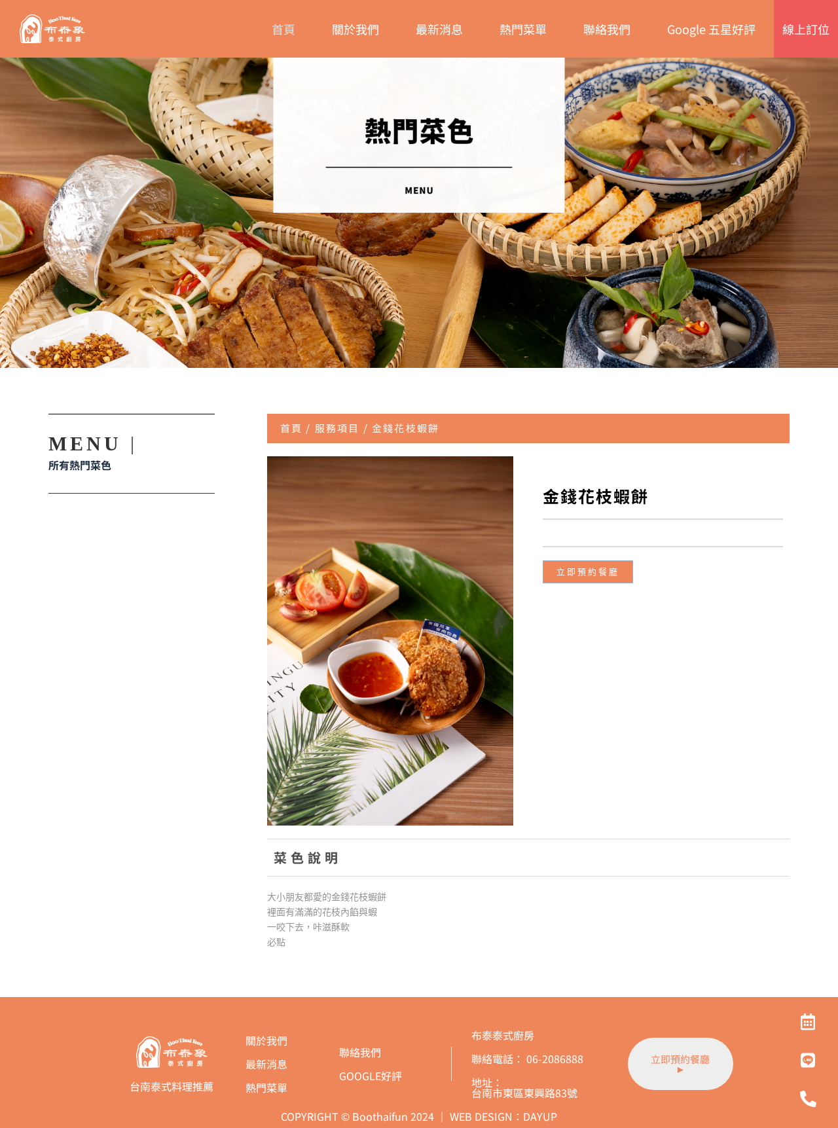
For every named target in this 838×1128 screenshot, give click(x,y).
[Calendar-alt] (808, 1021)
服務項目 (337, 428)
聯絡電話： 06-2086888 (527, 1058)
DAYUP (540, 1116)
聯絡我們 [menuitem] (606, 28)
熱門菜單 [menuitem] (523, 28)
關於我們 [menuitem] (355, 28)
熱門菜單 (266, 1087)
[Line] (808, 1060)
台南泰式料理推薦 (171, 1086)
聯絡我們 (360, 1052)
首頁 (291, 428)
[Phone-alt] (808, 1098)
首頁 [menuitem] (283, 28)
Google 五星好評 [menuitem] (711, 28)
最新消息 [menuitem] (439, 28)
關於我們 (266, 1040)
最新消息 (266, 1064)
